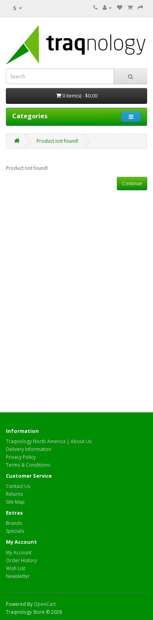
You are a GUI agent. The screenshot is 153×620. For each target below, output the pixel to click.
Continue (132, 183)
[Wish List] (119, 7)
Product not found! (57, 141)
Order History (21, 560)
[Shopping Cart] (130, 7)
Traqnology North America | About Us (48, 441)
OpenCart (45, 604)
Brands (14, 523)
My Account (18, 552)
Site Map (15, 502)
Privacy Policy (21, 457)
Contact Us (18, 486)
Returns (14, 494)
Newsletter (18, 576)
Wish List (15, 568)
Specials (15, 531)
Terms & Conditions (28, 465)
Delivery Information (28, 449)
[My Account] (107, 7)
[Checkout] (140, 7)
